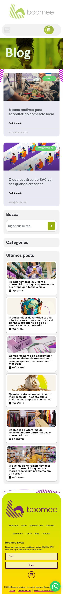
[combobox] (28, 226)
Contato (46, 534)
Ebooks (50, 525)
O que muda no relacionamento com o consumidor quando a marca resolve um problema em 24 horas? (30, 469)
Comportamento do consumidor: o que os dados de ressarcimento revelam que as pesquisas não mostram (31, 359)
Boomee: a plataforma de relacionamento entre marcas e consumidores (30, 432)
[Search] (51, 226)
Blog (36, 534)
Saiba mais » (15, 123)
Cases (24, 525)
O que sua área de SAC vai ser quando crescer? (30, 182)
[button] (7, 30)
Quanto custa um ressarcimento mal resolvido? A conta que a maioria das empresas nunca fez (30, 397)
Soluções (13, 525)
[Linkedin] (48, 29)
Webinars (18, 534)
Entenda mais (37, 525)
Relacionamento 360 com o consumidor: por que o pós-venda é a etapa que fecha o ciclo (31, 284)
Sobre (29, 534)
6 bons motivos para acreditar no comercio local (31, 112)
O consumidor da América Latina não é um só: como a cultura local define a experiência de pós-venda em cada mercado (31, 321)
